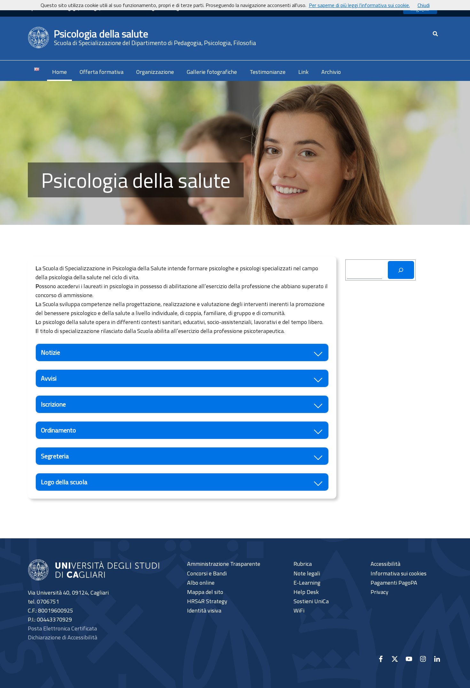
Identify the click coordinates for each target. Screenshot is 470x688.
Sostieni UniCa (311, 601)
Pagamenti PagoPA (394, 583)
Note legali (307, 573)
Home (59, 71)
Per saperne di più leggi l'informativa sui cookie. (359, 5)
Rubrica (303, 564)
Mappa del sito (205, 592)
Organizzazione (155, 71)
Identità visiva (204, 610)
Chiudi (424, 5)
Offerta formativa (101, 71)
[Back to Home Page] (39, 38)
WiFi (299, 610)
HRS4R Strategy (207, 601)
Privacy (379, 592)
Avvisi (49, 378)
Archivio (331, 71)
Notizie (50, 352)
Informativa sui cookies (399, 573)
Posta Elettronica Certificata (62, 628)
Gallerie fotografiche (212, 71)
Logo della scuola (64, 482)
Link (303, 71)
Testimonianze (268, 71)
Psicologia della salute (101, 33)
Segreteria (55, 456)
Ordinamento (58, 430)
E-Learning (307, 583)
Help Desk (306, 592)
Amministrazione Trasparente (223, 564)
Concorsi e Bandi (207, 573)
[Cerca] (401, 270)
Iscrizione (53, 404)
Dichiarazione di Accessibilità (62, 637)
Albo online (201, 583)
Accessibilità (385, 564)
